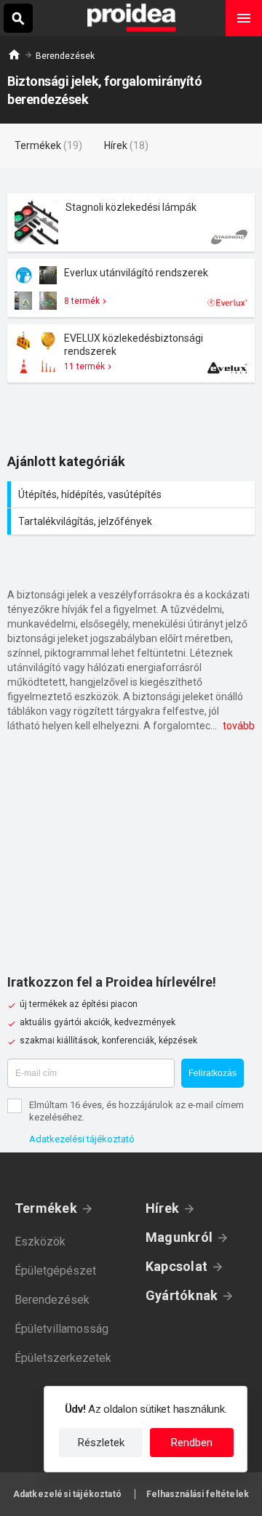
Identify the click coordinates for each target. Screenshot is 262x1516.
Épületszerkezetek (63, 1358)
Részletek (101, 1442)
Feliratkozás (212, 1073)
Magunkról (179, 1237)
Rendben (192, 1442)
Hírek (162, 1208)
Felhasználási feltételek (197, 1494)
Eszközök (40, 1241)
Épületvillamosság (61, 1329)
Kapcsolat (176, 1266)
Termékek (46, 1208)
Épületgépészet (55, 1271)
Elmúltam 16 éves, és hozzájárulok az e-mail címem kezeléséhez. (136, 1111)
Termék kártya (131, 222)
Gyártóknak (182, 1295)
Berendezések (65, 56)
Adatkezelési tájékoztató (82, 1139)
